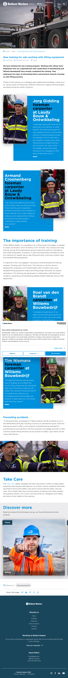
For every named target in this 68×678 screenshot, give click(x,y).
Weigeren (12, 353)
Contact (34, 626)
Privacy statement (20, 674)
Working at (49, 3)
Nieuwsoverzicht (23, 585)
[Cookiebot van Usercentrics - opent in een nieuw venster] (58, 323)
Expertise (34, 621)
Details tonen (58, 348)
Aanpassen (33, 353)
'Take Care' (11, 484)
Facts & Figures (34, 623)
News (34, 616)
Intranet (34, 629)
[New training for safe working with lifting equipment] (15, 4)
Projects (34, 618)
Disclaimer (31, 674)
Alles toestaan (55, 353)
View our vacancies (33, 645)
